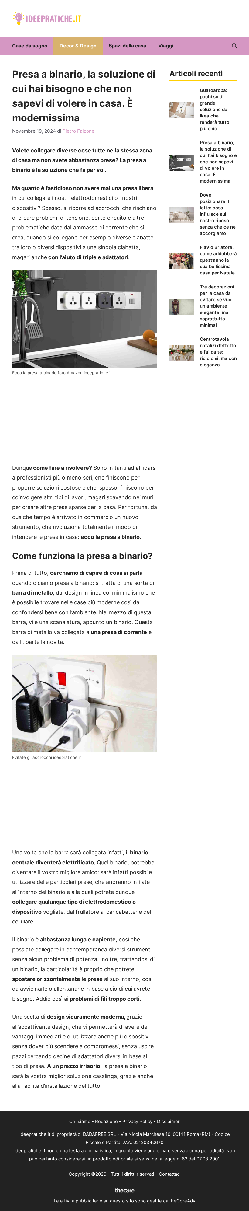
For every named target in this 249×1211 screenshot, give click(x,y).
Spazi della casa (127, 46)
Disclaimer (168, 1121)
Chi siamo (79, 1121)
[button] (234, 46)
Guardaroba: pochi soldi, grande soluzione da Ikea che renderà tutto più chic (214, 109)
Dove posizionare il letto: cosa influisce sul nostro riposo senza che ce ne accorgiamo (218, 214)
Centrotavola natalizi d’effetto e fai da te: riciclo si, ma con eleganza (218, 352)
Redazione (106, 1121)
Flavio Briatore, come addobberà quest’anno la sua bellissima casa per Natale (218, 260)
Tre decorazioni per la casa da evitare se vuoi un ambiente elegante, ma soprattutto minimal (217, 306)
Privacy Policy (137, 1121)
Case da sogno (29, 46)
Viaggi (165, 46)
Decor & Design (78, 46)
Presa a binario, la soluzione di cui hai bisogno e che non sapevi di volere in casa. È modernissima (218, 162)
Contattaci (170, 1174)
